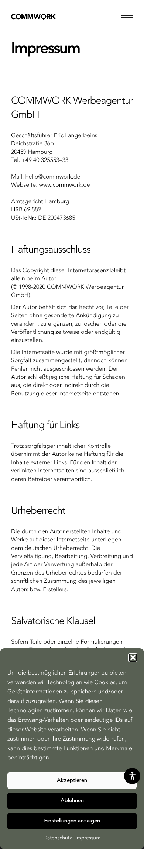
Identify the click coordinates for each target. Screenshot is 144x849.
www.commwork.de (64, 185)
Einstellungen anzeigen (72, 821)
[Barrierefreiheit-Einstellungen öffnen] (132, 776)
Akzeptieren (72, 780)
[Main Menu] (127, 16)
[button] (133, 657)
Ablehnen (72, 801)
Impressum (87, 838)
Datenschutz (58, 838)
